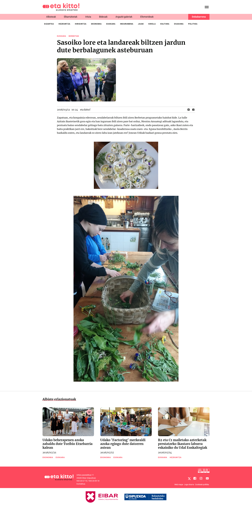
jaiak (141, 24)
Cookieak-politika (202, 484)
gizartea (49, 24)
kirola (152, 24)
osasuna (178, 24)
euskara (110, 24)
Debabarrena (199, 16)
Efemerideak (147, 16)
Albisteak (51, 16)
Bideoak (103, 16)
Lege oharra (189, 484)
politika (192, 24)
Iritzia (88, 16)
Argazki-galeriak (124, 16)
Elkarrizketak (70, 16)
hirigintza (80, 24)
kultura (164, 24)
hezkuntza (64, 24)
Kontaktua (81, 484)
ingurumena (126, 24)
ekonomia (96, 24)
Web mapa (178, 484)
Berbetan (74, 36)
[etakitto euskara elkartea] (61, 6)
